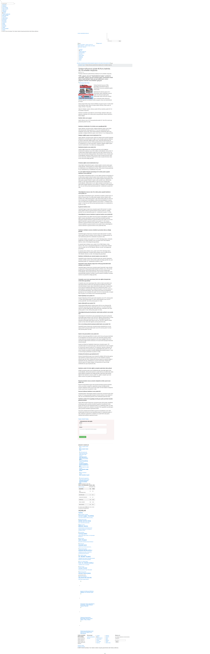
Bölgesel (107, 635)
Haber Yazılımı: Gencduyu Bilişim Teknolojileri (105, 650)
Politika (97, 640)
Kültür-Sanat (108, 642)
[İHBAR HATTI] (99, 43)
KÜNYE (79, 33)
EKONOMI (4, 22)
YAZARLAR (4, 6)
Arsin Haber (98, 641)
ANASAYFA (4, 5)
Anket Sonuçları (81, 486)
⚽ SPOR (4, 12)
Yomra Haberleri (99, 637)
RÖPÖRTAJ (4, 19)
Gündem (98, 635)
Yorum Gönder (82, 436)
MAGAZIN (4, 26)
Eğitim (107, 639)
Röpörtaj (98, 642)
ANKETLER (4, 10)
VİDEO (80, 59)
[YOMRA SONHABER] (85, 91)
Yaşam (84, 64)
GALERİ (80, 58)
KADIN (3, 23)
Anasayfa (80, 64)
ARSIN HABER (5, 18)
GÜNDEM (4, 11)
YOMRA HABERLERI (6, 14)
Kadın (107, 637)
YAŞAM (3, 27)
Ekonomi (107, 636)
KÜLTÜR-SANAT (5, 28)
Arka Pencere (98, 639)
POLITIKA (4, 16)
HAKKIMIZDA (82, 33)
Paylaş (79, 419)
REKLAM (87, 33)
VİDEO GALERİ (5, 8)
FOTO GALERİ (5, 7)
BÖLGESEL (4, 20)
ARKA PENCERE (5, 15)
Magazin (107, 640)
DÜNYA (3, 30)
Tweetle (83, 419)
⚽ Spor (97, 636)
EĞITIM (3, 24)
